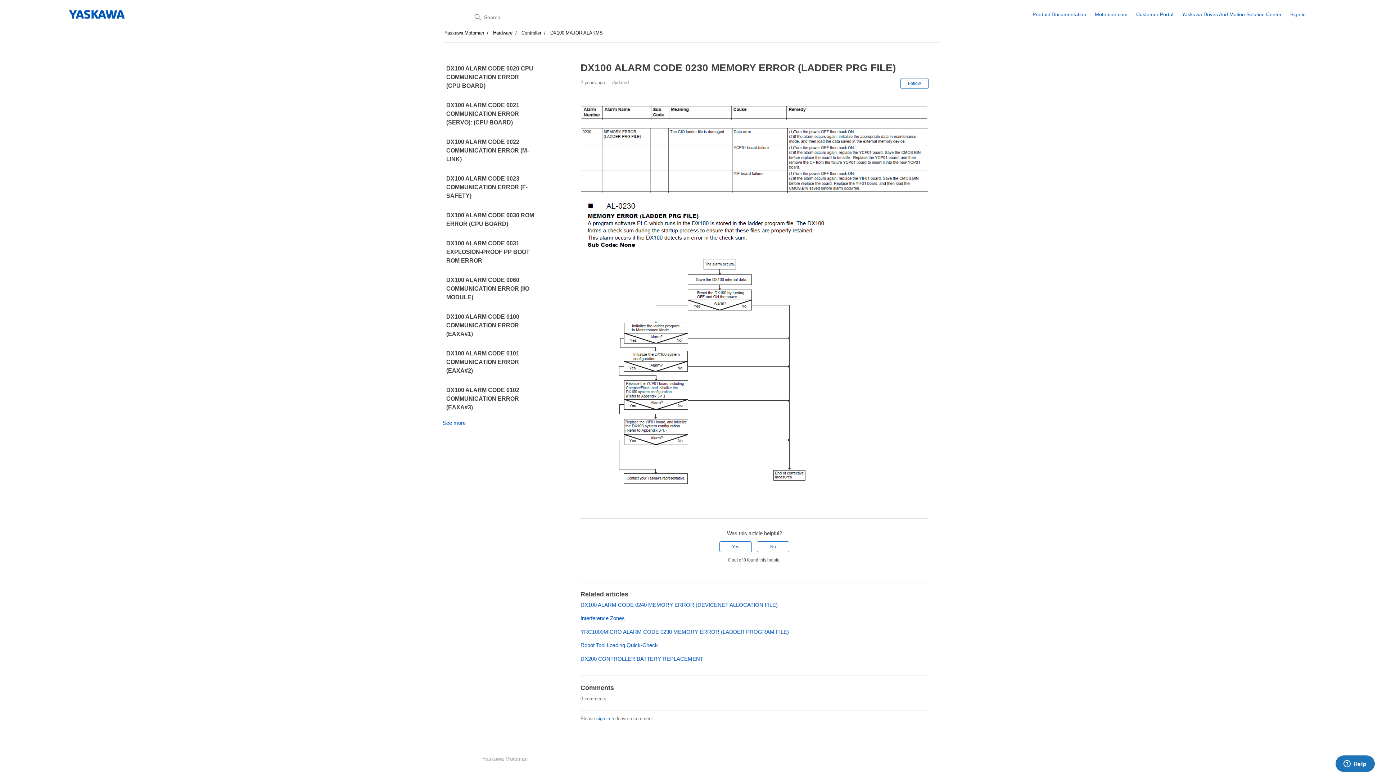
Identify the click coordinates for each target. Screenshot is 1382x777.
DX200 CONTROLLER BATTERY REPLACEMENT (642, 659)
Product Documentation (1059, 14)
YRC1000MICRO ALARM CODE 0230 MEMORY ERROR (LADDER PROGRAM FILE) (685, 632)
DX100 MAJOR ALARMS (576, 33)
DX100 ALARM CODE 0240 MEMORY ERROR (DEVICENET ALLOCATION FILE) (679, 605)
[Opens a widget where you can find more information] (1355, 764)
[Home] (97, 14)
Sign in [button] (1298, 14)
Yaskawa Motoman (464, 33)
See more (454, 423)
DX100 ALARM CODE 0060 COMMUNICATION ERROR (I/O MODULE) (487, 288)
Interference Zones (603, 618)
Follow (914, 83)
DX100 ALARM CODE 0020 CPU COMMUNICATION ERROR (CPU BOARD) (489, 77)
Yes (735, 546)
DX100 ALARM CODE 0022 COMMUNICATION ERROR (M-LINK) (487, 150)
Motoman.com (1111, 14)
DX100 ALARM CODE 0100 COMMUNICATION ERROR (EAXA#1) (482, 325)
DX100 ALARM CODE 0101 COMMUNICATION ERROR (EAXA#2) (482, 362)
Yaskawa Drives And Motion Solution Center (1232, 14)
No (773, 546)
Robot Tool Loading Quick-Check (619, 645)
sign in (603, 718)
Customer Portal (1154, 14)
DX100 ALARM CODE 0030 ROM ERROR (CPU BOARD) (490, 219)
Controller (531, 33)
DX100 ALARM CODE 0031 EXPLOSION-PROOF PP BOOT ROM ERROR (488, 252)
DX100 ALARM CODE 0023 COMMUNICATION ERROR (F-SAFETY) (487, 187)
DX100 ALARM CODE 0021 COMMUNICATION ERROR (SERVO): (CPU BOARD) (482, 114)
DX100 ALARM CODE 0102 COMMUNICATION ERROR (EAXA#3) (482, 398)
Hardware (502, 33)
